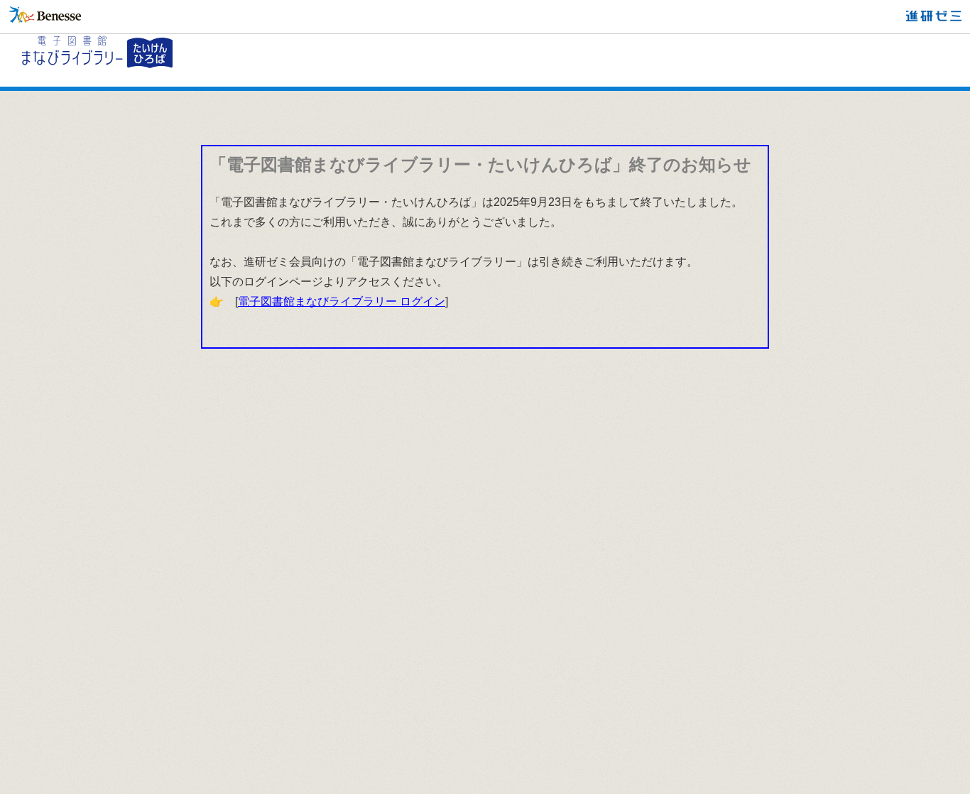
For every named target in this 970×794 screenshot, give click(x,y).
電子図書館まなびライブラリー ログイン (341, 301)
